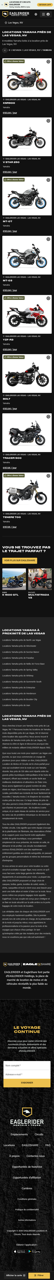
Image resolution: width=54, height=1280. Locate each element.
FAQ (47, 1145)
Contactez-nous (35, 1156)
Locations (9, 1145)
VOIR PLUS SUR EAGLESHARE (19, 561)
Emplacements (19, 1134)
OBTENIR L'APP (45, 5)
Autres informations (27, 1220)
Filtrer (41, 1276)
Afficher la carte (14, 1276)
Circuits (39, 1134)
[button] (27, 86)
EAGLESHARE (30, 1145)
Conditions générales (27, 1199)
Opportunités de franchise (27, 1167)
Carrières (27, 1188)
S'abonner (27, 1083)
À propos (14, 1156)
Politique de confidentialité (27, 1210)
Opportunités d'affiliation (27, 1178)
